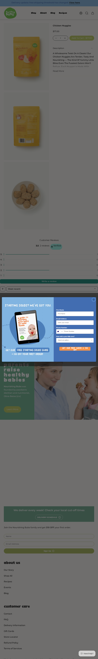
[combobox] (59, 331)
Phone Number (61, 328)
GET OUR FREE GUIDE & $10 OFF (75, 349)
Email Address (61, 319)
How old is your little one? (65, 336)
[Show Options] (92, 340)
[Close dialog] (93, 299)
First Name (60, 310)
